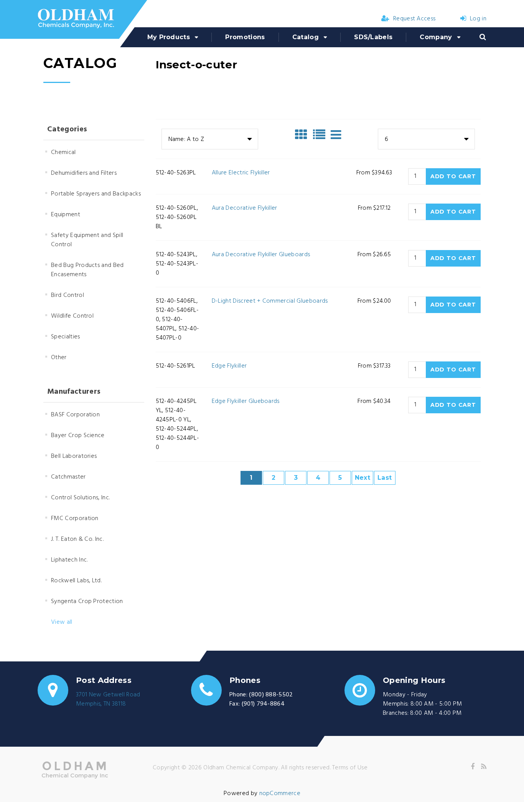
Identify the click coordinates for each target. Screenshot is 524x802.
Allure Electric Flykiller (241, 173)
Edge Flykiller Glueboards (246, 401)
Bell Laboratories (74, 456)
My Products (168, 37)
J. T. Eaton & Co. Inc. (77, 539)
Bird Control (67, 295)
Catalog (305, 37)
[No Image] (336, 135)
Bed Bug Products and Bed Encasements (87, 270)
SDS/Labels (373, 37)
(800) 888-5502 (271, 695)
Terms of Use (349, 768)
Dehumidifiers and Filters (84, 173)
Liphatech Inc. (69, 560)
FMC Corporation (75, 519)
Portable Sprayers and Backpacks (96, 194)
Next (362, 477)
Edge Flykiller (229, 366)
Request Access (414, 19)
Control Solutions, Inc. (80, 498)
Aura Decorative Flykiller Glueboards (261, 255)
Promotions (245, 37)
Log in (478, 19)
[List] (321, 135)
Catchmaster (68, 477)
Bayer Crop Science (78, 436)
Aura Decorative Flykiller (244, 208)
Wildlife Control (72, 316)
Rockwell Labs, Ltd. (76, 581)
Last (384, 477)
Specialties (65, 337)
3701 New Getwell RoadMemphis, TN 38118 (108, 699)
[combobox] (209, 139)
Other (59, 358)
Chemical (63, 152)
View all (62, 622)
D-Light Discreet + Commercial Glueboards (270, 301)
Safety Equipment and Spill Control (87, 240)
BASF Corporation (75, 415)
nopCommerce (280, 794)
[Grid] (303, 135)
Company (436, 37)
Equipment (65, 215)
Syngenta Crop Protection (87, 601)
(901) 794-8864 (263, 704)
